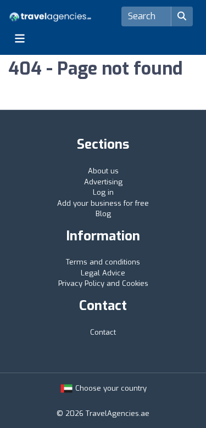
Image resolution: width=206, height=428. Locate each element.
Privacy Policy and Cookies (103, 283)
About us (103, 171)
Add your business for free (103, 203)
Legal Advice (103, 273)
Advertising (103, 182)
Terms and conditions (103, 262)
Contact (103, 332)
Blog (103, 213)
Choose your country (110, 388)
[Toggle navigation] (20, 38)
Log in (103, 192)
